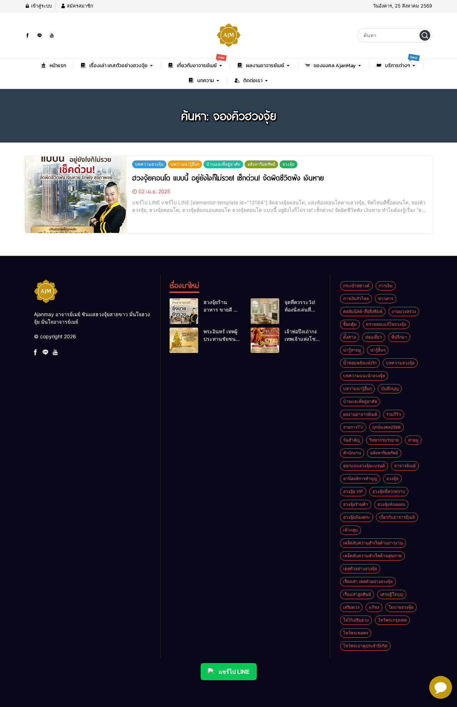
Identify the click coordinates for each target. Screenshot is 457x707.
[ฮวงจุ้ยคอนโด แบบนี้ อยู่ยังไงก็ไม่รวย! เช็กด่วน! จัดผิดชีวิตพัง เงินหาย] (76, 194)
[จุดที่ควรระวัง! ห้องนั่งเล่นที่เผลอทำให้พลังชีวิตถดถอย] (265, 311)
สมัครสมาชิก (79, 6)
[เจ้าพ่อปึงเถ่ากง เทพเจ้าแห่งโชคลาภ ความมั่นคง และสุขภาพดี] (265, 340)
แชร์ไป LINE (234, 671)
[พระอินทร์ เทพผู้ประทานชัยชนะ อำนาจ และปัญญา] (184, 340)
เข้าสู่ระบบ (41, 6)
